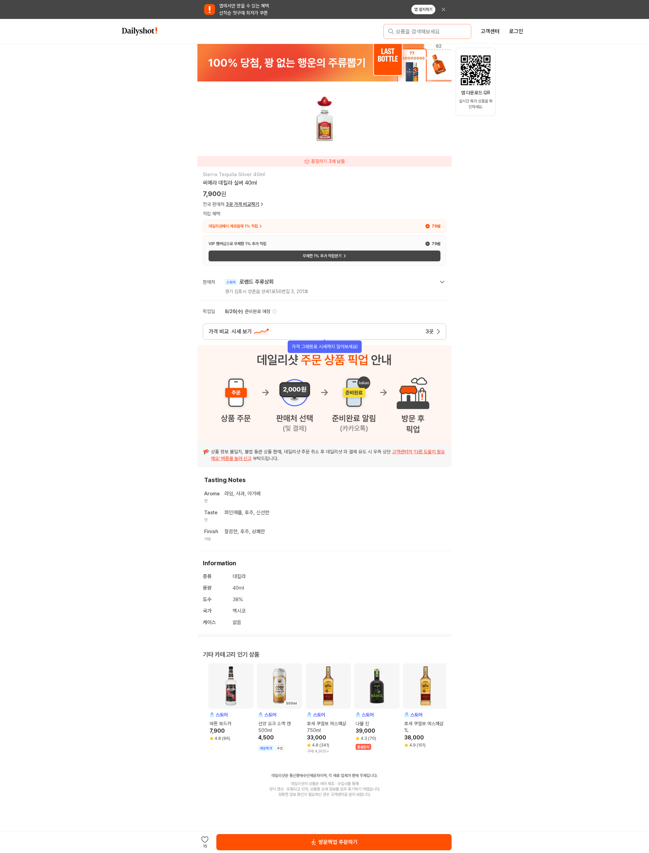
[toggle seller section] (442, 282)
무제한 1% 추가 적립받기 (322, 256)
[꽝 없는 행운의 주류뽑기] (324, 62)
